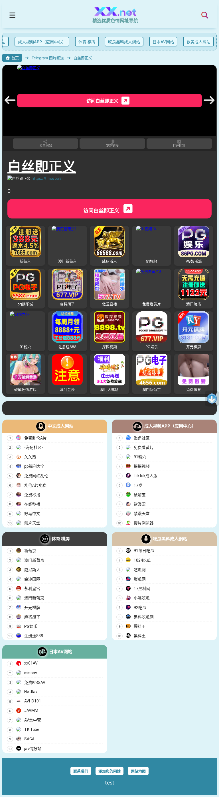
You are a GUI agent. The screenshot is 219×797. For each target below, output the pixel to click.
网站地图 (138, 771)
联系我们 (80, 771)
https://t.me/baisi (47, 178)
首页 (15, 58)
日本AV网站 (161, 41)
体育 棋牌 (85, 41)
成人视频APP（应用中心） (40, 41)
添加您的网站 (109, 771)
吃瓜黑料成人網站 (122, 41)
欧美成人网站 (196, 41)
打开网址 (179, 145)
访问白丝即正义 (101, 211)
